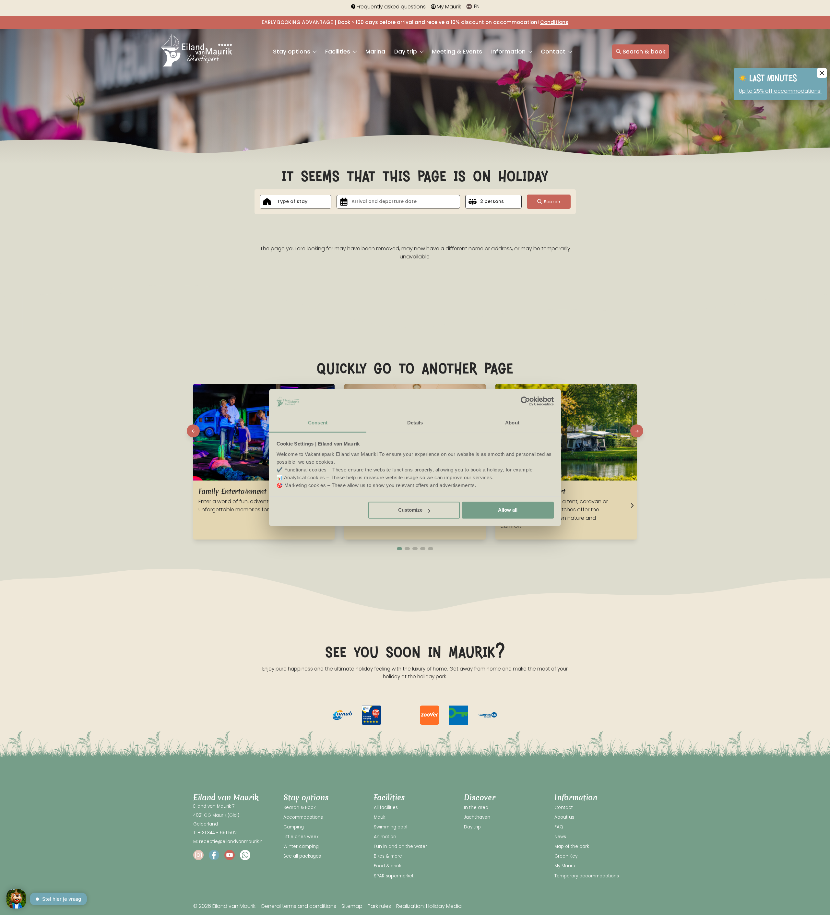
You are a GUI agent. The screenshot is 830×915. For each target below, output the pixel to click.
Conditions (554, 22)
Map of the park (571, 846)
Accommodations (303, 817)
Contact (554, 51)
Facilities (338, 51)
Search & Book (299, 807)
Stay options (292, 51)
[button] (193, 430)
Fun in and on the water (400, 846)
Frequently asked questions (391, 6)
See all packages (302, 856)
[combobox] (296, 201)
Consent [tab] (317, 422)
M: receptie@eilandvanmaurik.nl (228, 841)
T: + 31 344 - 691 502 (215, 833)
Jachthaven (477, 817)
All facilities (386, 807)
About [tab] (512, 422)
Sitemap (351, 906)
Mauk (379, 817)
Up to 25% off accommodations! (780, 91)
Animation (385, 837)
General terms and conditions (298, 906)
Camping (293, 827)
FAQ (558, 827)
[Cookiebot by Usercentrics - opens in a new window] (525, 401)
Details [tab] (415, 422)
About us (564, 817)
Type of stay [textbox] (292, 201)
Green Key (565, 856)
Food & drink (387, 866)
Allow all (507, 510)
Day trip (406, 51)
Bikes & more (388, 856)
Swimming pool (390, 827)
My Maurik (449, 6)
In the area (476, 807)
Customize (410, 510)
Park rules (379, 906)
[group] (342, 715)
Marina (375, 51)
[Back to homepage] (196, 51)
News (560, 837)
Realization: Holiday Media (429, 906)
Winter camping (301, 846)
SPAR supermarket (394, 876)
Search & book (643, 51)
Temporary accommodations (586, 876)
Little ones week (300, 837)
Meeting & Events (457, 51)
